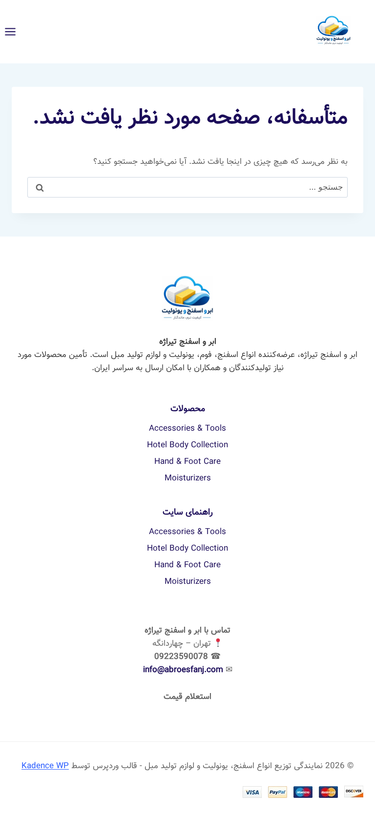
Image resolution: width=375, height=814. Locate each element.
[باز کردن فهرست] (15, 31)
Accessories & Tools (187, 428)
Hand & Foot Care (187, 462)
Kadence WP (45, 766)
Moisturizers (188, 478)
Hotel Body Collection (187, 445)
